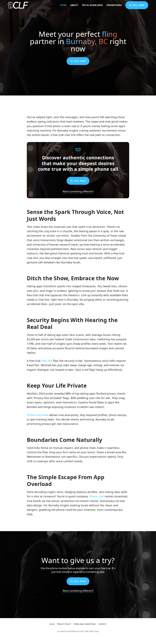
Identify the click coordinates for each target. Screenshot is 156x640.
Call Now (80, 61)
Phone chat (96, 496)
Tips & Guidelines (92, 5)
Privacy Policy (64, 624)
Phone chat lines (37, 415)
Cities (63, 5)
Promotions (114, 5)
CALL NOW (139, 5)
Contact (102, 624)
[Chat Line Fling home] (18, 5)
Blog (52, 624)
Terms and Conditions (84, 624)
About (74, 5)
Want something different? (78, 191)
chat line (46, 360)
